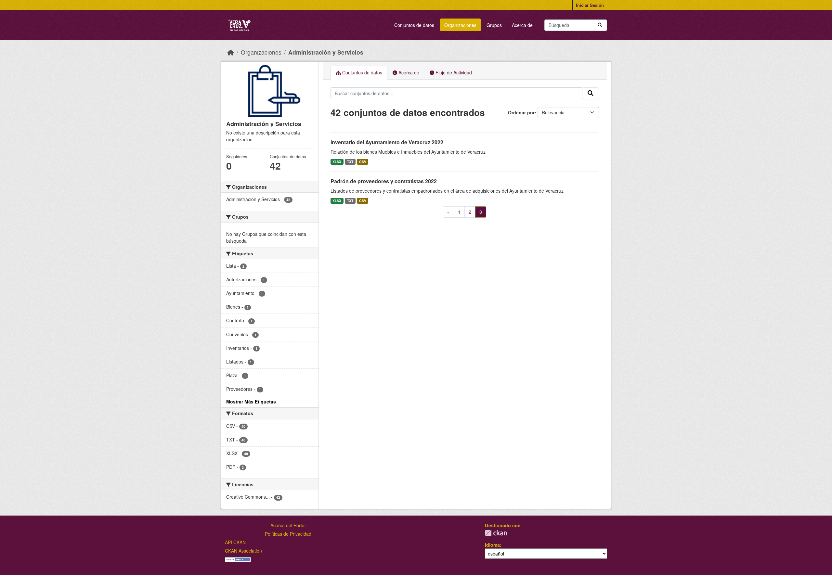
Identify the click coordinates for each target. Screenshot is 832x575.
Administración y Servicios (325, 52)
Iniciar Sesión (590, 5)
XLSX (336, 161)
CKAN (496, 533)
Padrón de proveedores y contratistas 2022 (384, 181)
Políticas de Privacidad (288, 533)
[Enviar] (599, 25)
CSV (362, 161)
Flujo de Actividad (453, 72)
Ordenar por (521, 112)
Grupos (494, 25)
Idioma (492, 545)
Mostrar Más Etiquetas (251, 401)
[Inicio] (231, 52)
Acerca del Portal (288, 525)
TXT (350, 161)
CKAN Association (243, 550)
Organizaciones (460, 25)
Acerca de (522, 25)
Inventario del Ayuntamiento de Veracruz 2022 (387, 142)
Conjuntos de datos (414, 25)
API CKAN (235, 542)
